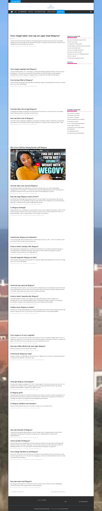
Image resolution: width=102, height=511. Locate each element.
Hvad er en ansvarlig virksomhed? (75, 50)
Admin (12, 38)
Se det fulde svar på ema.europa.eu (30, 115)
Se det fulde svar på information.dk (30, 437)
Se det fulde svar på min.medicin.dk (30, 313)
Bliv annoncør (22, 11)
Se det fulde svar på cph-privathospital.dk (31, 487)
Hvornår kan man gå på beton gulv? (75, 58)
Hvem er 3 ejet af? (71, 56)
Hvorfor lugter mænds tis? (73, 125)
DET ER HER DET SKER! (40, 11)
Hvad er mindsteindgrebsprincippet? (76, 123)
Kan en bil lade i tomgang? (73, 113)
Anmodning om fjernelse (17, 46)
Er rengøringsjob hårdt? (73, 131)
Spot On (30, 11)
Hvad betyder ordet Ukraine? (57, 491)
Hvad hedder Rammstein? (73, 115)
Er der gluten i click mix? (73, 121)
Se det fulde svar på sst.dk (28, 400)
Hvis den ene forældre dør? (73, 48)
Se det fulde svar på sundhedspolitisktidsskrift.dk (33, 215)
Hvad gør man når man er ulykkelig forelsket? (78, 54)
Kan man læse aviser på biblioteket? (75, 133)
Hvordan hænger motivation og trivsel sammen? (78, 46)
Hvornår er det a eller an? (17, 491)
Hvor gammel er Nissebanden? (74, 44)
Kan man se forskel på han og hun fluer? (76, 40)
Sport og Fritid (51, 11)
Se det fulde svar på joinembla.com (30, 243)
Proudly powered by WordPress (42, 508)
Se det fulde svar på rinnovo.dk (29, 46)
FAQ (66, 501)
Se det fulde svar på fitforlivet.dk (30, 86)
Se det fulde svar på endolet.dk (29, 76)
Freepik (44, 500)
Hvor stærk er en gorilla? (73, 117)
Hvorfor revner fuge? (72, 42)
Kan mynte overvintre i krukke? (74, 52)
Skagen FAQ (61, 11)
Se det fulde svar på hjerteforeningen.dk (31, 204)
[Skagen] (12, 11)
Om (15, 11)
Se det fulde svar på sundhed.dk (30, 343)
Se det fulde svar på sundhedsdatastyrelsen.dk (33, 459)
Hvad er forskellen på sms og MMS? (75, 119)
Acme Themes (64, 508)
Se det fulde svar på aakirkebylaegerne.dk (32, 448)
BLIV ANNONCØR (83, 501)
